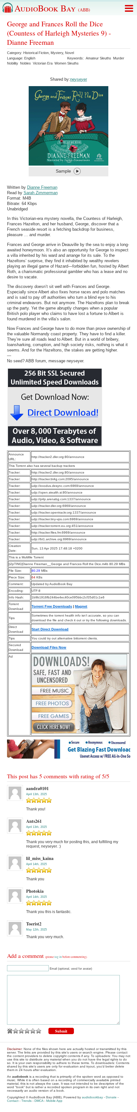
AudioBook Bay (52, 8)
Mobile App (54, 1100)
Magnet (81, 606)
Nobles (25, 63)
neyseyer (78, 79)
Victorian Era (43, 63)
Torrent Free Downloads (52, 606)
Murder (118, 58)
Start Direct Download (50, 629)
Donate (111, 1097)
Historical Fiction (36, 53)
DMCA (38, 1100)
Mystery (57, 53)
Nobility (12, 63)
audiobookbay (92, 1097)
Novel (69, 53)
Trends (26, 1100)
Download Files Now (49, 647)
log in (58, 957)
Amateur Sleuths (98, 58)
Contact (12, 1100)
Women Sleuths (66, 63)
